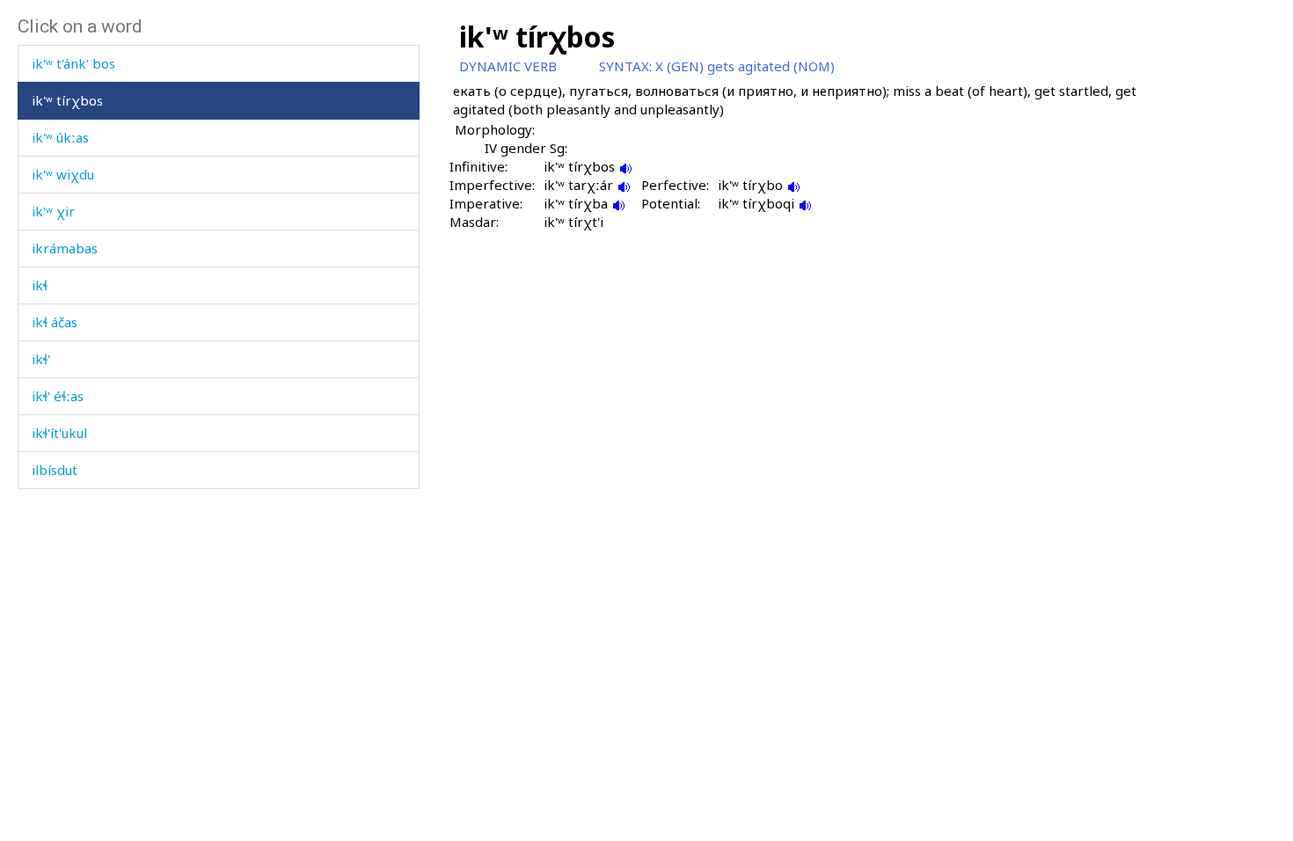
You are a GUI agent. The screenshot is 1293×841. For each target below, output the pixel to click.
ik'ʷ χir (53, 211)
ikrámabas (65, 248)
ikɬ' (41, 359)
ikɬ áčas (54, 322)
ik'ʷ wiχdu (63, 174)
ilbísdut (54, 470)
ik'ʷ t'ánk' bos (73, 63)
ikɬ (39, 285)
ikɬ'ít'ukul (59, 433)
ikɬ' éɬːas (58, 396)
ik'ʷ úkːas (60, 137)
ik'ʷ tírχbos (67, 100)
